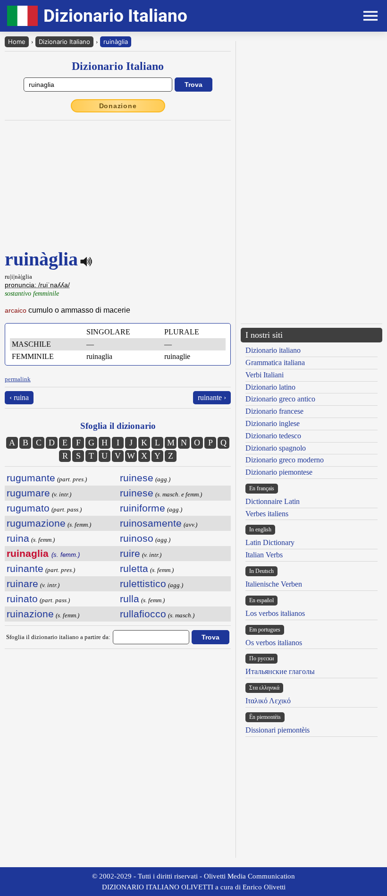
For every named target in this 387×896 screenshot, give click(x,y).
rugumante (31, 477)
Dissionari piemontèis (277, 730)
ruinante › (212, 397)
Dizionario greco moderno (284, 460)
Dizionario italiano (273, 350)
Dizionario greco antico (280, 399)
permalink (18, 379)
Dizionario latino (270, 387)
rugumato (28, 508)
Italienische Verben (273, 584)
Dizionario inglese (272, 423)
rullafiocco (143, 613)
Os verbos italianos (273, 643)
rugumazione (36, 523)
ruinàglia (115, 41)
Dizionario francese (274, 411)
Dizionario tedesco (273, 436)
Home (16, 41)
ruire (130, 553)
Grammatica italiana (275, 362)
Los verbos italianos (275, 613)
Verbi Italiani (264, 375)
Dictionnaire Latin (272, 501)
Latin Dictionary (269, 542)
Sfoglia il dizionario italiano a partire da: (58, 636)
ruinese (136, 477)
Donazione (118, 106)
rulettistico (143, 583)
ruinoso (136, 538)
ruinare (22, 583)
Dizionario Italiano (64, 41)
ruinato (22, 598)
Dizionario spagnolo (275, 448)
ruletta (134, 568)
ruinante (25, 568)
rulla (129, 598)
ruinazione (30, 613)
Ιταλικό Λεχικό (268, 701)
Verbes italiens (266, 514)
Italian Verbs (264, 555)
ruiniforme (142, 508)
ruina (18, 538)
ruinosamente (151, 523)
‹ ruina (19, 397)
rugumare (28, 492)
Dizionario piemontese (278, 472)
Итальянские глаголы (280, 671)
